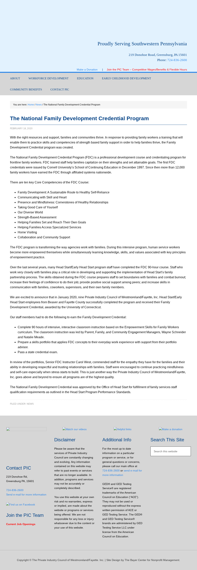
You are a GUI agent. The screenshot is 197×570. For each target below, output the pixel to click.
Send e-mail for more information (26, 494)
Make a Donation (89, 69)
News (30, 404)
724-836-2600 (177, 60)
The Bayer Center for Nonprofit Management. (152, 560)
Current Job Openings (20, 524)
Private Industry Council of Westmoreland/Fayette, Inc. (44, 18)
